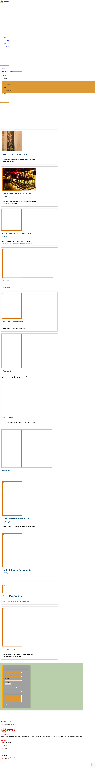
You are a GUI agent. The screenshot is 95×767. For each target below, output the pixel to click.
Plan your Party (6, 745)
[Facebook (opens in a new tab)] (2, 6)
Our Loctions (4, 79)
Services (3, 76)
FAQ (4, 746)
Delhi (5, 88)
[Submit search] (9, 102)
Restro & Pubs (9, 91)
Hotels (7, 85)
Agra (5, 81)
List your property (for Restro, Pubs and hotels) (12, 757)
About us (4, 75)
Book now (4, 93)
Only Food (8, 82)
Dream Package (5, 78)
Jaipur (5, 87)
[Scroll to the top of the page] (0, 766)
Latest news (5, 754)
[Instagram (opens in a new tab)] (2, 8)
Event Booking (6, 749)
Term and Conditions (7, 760)
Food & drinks (8, 84)
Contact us (4, 94)
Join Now (5, 755)
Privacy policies (6, 758)
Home (3, 73)
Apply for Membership (7, 742)
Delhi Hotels (8, 90)
